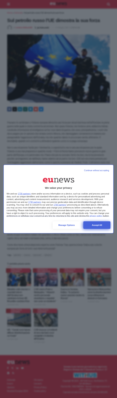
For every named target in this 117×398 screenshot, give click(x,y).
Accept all (97, 225)
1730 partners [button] (24, 193)
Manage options (66, 225)
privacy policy (96, 216)
